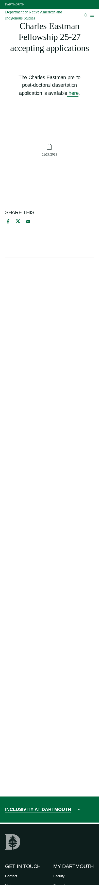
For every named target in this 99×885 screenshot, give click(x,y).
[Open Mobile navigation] (92, 15)
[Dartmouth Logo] (14, 4)
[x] (17, 221)
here (73, 93)
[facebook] (7, 221)
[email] (28, 221)
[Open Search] (86, 15)
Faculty (58, 876)
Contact (11, 876)
